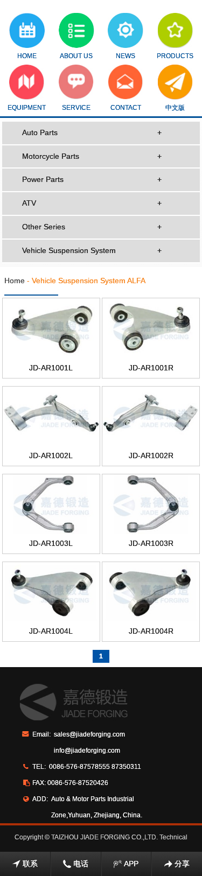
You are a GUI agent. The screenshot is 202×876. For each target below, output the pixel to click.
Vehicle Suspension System (92, 250)
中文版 (175, 107)
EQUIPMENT (27, 107)
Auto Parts (92, 132)
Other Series (92, 226)
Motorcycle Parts (92, 156)
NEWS (125, 56)
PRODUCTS (175, 56)
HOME (27, 56)
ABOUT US (76, 56)
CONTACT (125, 107)
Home (14, 280)
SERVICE (76, 107)
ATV (92, 203)
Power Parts (92, 179)
